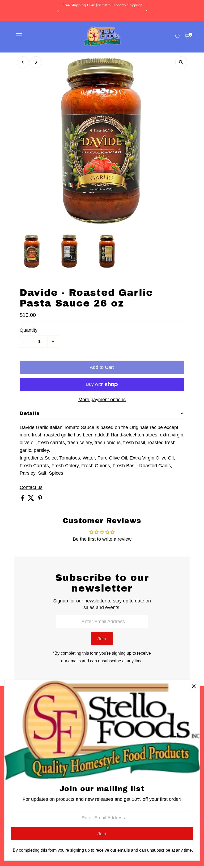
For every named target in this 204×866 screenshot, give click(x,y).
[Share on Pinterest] (40, 499)
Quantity (28, 330)
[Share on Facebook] (23, 499)
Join (101, 638)
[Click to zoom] (181, 62)
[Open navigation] (19, 36)
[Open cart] (187, 36)
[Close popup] (193, 686)
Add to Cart (102, 367)
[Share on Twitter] (31, 499)
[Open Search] (177, 36)
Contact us (31, 487)
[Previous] (58, 11)
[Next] (146, 11)
